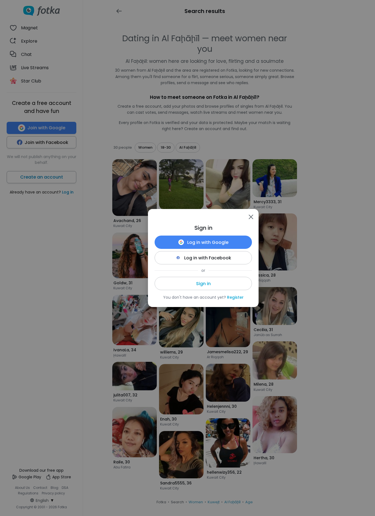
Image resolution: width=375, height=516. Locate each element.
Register (235, 297)
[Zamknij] (250, 216)
